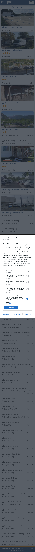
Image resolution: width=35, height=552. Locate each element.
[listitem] (17, 271)
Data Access (17, 314)
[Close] (31, 238)
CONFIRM (10, 307)
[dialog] (17, 276)
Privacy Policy (28, 314)
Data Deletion (7, 314)
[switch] (27, 276)
